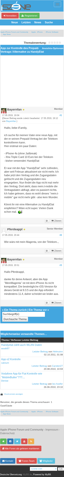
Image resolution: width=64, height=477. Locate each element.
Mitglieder (47, 461)
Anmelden (11, 15)
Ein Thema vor (38, 309)
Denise (4, 381)
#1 (61, 115)
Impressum (51, 429)
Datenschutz (7, 433)
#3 (61, 265)
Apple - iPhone (37, 32)
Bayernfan (11, 121)
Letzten (26, 22)
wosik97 (5, 348)
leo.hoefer (57, 384)
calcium (5, 363)
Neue (14, 22)
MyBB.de (27, 474)
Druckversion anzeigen (13, 394)
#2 (61, 235)
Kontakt (9, 461)
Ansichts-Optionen (52, 48)
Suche (49, 22)
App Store (7, 34)
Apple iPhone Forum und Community (14, 32)
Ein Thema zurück (15, 309)
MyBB (48, 474)
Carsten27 (57, 366)
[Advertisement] (32, 82)
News (37, 22)
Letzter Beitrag (40, 351)
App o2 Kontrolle (11, 359)
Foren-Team (28, 461)
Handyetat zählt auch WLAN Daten (21, 345)
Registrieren (30, 15)
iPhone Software (52, 32)
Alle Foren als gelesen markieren (21, 448)
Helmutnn (58, 351)
